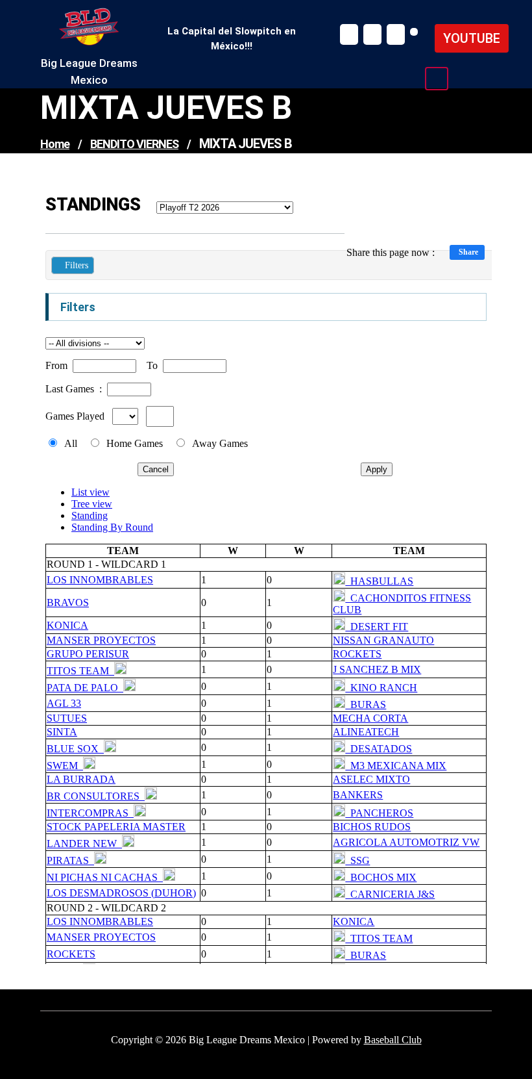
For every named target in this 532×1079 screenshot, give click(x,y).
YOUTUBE (471, 38)
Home (54, 144)
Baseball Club (393, 1039)
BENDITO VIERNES (134, 144)
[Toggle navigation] (436, 78)
